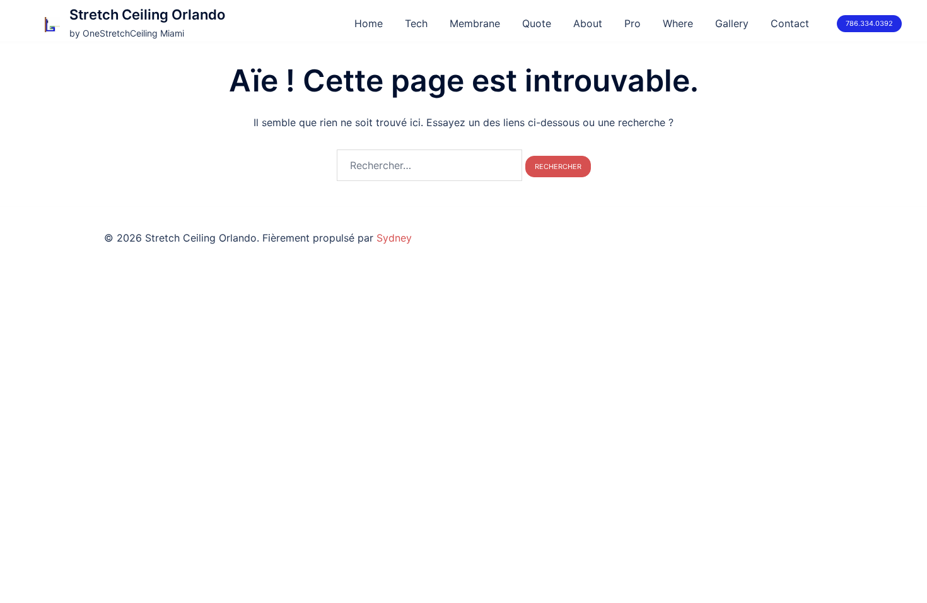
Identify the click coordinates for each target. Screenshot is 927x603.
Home (368, 23)
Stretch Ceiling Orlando (147, 14)
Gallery (732, 23)
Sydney (394, 237)
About (587, 23)
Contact (790, 23)
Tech (416, 23)
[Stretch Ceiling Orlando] (52, 23)
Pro (632, 23)
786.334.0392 (869, 23)
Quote (536, 23)
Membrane (475, 23)
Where (678, 23)
